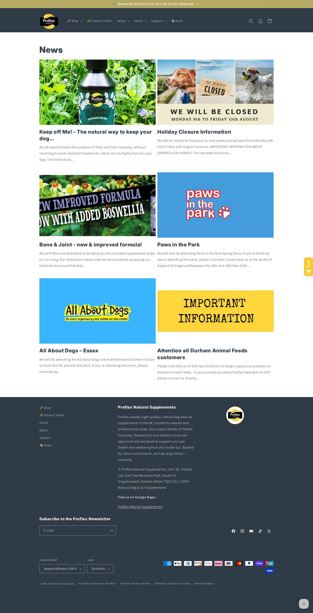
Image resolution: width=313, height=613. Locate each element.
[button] (75, 20)
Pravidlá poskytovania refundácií (97, 583)
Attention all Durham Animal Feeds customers (202, 353)
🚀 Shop (45, 408)
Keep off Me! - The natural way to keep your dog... (95, 135)
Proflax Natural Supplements (140, 506)
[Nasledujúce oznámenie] (272, 4)
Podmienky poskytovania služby (173, 583)
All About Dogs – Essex (68, 350)
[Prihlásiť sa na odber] (111, 531)
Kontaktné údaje (204, 583)
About (43, 430)
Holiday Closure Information (194, 132)
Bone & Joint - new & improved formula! (90, 244)
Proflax (52, 583)
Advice (43, 423)
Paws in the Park (178, 244)
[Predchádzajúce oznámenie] (41, 4)
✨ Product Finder (52, 415)
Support (45, 438)
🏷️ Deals (45, 445)
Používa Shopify (66, 583)
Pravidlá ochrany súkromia (136, 583)
